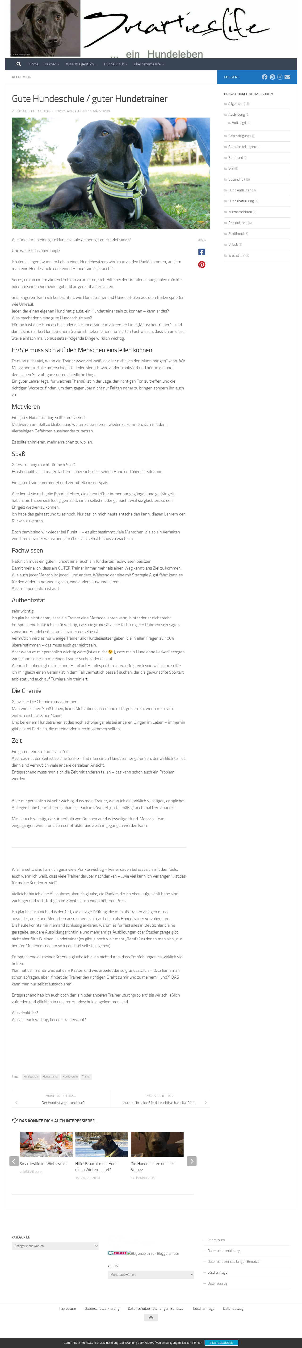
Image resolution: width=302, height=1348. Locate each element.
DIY (231, 168)
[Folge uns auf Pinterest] (272, 77)
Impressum (216, 1240)
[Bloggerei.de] (117, 1253)
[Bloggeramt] (153, 1253)
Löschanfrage (217, 1272)
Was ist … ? (236, 255)
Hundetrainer (50, 1076)
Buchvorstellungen (242, 147)
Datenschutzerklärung (224, 1251)
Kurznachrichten (240, 212)
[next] (192, 1161)
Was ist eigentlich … (81, 64)
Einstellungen (221, 1342)
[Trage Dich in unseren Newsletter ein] (287, 77)
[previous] (14, 1161)
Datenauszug (217, 1283)
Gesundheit (236, 179)
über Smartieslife (147, 64)
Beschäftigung (239, 136)
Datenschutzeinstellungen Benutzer (234, 1261)
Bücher (50, 64)
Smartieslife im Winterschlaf (44, 1163)
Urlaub (233, 244)
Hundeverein (70, 1076)
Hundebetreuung (241, 201)
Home (33, 64)
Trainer (86, 1076)
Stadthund (236, 234)
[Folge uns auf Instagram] (280, 77)
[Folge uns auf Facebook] (265, 77)
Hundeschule (30, 1076)
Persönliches (237, 223)
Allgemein (21, 77)
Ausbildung (236, 114)
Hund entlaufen (239, 190)
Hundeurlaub (114, 64)
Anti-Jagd (239, 123)
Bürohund (235, 158)
